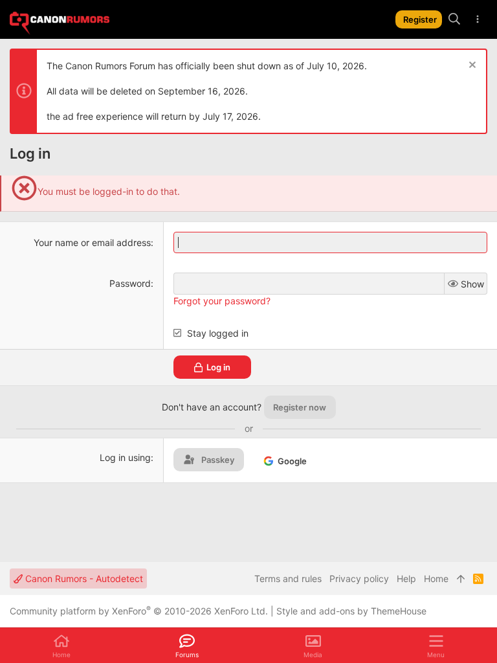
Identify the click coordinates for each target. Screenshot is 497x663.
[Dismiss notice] (470, 66)
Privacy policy (359, 578)
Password (130, 283)
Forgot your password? (222, 300)
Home (436, 578)
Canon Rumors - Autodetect (83, 578)
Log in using (125, 457)
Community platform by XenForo (139, 610)
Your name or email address (92, 242)
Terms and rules (288, 578)
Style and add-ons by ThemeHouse (351, 610)
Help (406, 578)
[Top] (460, 578)
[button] (436, 645)
